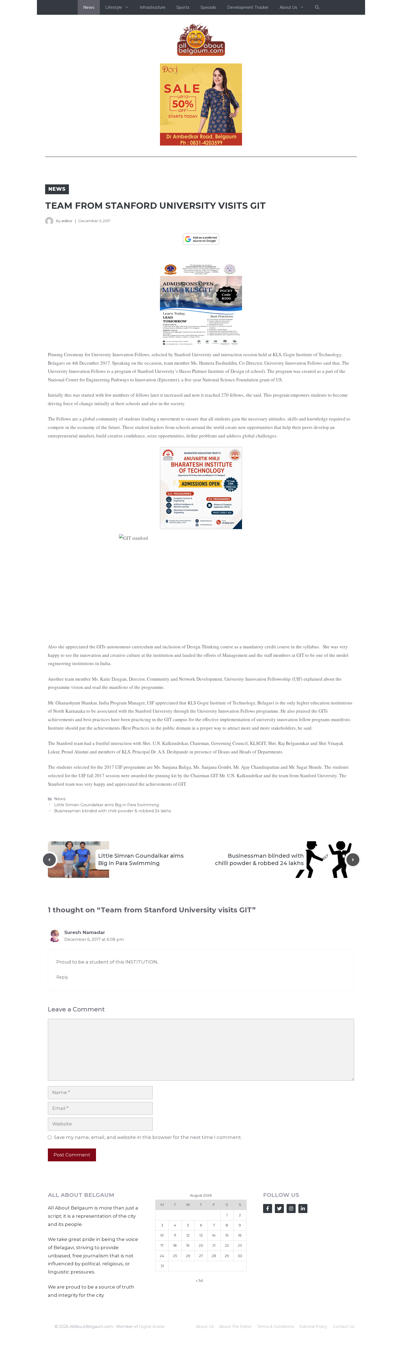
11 (175, 1235)
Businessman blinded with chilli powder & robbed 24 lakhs (112, 810)
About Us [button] (288, 7)
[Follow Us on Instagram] (291, 1208)
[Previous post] (49, 859)
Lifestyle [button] (113, 7)
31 (162, 1266)
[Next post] (353, 859)
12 (188, 1235)
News (88, 7)
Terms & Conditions (275, 1326)
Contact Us (343, 1326)
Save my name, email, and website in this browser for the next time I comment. (148, 1137)
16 (239, 1235)
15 (226, 1235)
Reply (62, 977)
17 (162, 1245)
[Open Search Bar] (317, 7)
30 (240, 1256)
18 (175, 1245)
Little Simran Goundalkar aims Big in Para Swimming (106, 804)
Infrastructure (152, 7)
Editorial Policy (313, 1326)
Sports (183, 7)
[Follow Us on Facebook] (267, 1208)
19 (188, 1245)
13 (201, 1235)
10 (162, 1235)
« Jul (199, 1280)
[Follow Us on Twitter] (279, 1208)
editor (67, 221)
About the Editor (235, 1326)
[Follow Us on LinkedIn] (302, 1208)
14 (213, 1235)
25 (175, 1256)
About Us (205, 1326)
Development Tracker (248, 7)
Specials (208, 7)
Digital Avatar (152, 1326)
